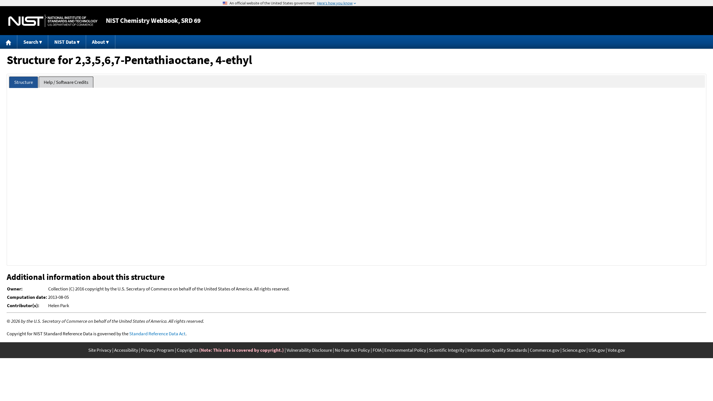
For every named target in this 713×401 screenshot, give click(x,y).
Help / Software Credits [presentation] (66, 82)
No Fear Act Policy (352, 350)
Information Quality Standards (497, 350)
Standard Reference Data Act (157, 334)
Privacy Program (157, 350)
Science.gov (574, 350)
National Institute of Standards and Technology (52, 20)
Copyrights (187, 350)
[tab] (23, 82)
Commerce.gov (545, 350)
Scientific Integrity (447, 350)
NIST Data (65, 42)
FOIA (377, 350)
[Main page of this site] (8, 42)
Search (30, 42)
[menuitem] (8, 42)
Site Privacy (99, 350)
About (98, 42)
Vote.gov (616, 350)
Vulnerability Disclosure (309, 350)
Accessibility (126, 350)
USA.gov (597, 350)
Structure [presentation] (23, 82)
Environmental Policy (405, 350)
